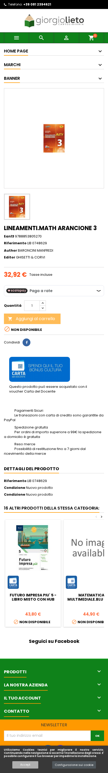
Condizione (14, 487)
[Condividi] (26, 342)
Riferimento (15, 243)
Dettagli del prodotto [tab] (31, 469)
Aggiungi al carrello (31, 319)
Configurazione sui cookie (74, 765)
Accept (25, 765)
